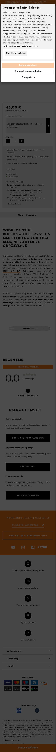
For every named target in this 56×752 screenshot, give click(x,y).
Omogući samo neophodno (28, 71)
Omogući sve (28, 77)
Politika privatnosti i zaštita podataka (20, 46)
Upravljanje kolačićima (16, 53)
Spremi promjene (28, 65)
